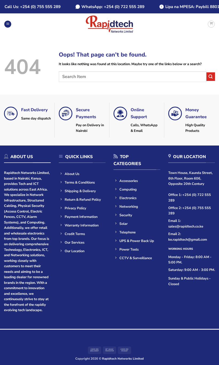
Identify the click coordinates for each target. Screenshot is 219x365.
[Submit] (210, 76)
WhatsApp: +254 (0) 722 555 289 (111, 6)
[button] (7, 24)
